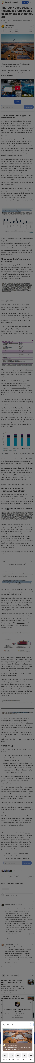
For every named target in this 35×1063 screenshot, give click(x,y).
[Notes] (24, 1055)
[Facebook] (11, 1055)
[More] (31, 1055)
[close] (31, 1024)
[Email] (18, 1055)
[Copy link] (5, 1055)
